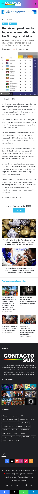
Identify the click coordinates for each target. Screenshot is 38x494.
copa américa (20, 426)
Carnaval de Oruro (8, 426)
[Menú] (3, 4)
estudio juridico (7, 433)
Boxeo (4, 423)
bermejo (33, 419)
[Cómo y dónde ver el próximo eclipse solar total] (30, 401)
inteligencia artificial (8, 437)
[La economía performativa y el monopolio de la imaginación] (30, 387)
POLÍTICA (26, 437)
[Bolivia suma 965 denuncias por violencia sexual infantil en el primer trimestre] (28, 291)
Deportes (13, 24)
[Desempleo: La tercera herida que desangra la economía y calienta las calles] (30, 394)
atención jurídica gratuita (10, 419)
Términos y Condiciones (25, 477)
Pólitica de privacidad (19, 480)
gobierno (22, 433)
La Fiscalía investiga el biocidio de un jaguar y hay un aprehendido (9, 328)
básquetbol (12, 423)
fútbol (15, 433)
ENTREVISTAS (25, 430)
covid (27, 426)
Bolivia (10, 19)
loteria (18, 437)
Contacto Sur (10, 474)
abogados (5, 416)
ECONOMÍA (6, 430)
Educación (15, 430)
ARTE (21, 416)
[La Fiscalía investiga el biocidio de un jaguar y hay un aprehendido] (10, 319)
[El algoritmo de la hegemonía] (7, 387)
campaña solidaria (23, 423)
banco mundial (24, 419)
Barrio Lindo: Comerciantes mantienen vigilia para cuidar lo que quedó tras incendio (27, 330)
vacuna (11, 440)
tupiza (4, 440)
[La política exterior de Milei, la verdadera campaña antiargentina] (7, 394)
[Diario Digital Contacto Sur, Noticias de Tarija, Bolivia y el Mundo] (13, 4)
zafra (17, 440)
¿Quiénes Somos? (10, 477)
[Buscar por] (35, 4)
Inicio (5, 19)
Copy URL (19, 210)
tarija (33, 437)
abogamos (14, 416)
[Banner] (19, 12)
